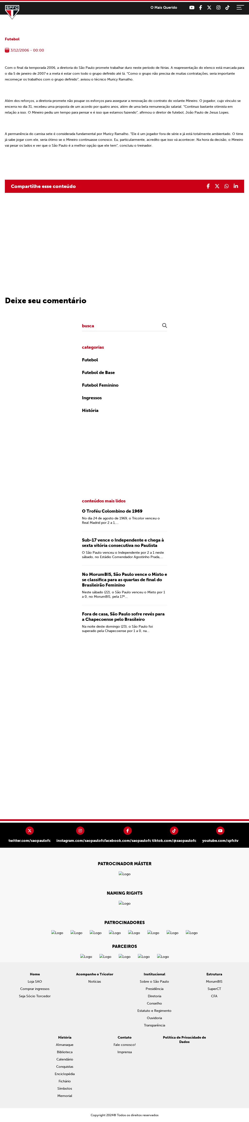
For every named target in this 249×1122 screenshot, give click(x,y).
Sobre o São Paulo (154, 982)
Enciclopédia (65, 1074)
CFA (214, 996)
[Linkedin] (236, 186)
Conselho (154, 1003)
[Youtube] (191, 7)
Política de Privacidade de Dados (184, 1039)
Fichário (65, 1081)
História (90, 410)
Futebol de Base (98, 372)
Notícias (94, 982)
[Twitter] (209, 7)
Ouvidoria (154, 1018)
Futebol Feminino (100, 385)
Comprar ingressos (34, 989)
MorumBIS (214, 982)
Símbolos (64, 1088)
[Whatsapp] (226, 186)
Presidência (154, 989)
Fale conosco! (125, 1045)
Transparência (154, 1025)
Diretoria (154, 996)
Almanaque (64, 1045)
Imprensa (124, 1052)
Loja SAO (35, 982)
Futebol (12, 39)
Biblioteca (64, 1052)
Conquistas (64, 1067)
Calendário (64, 1059)
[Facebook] (200, 7)
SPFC (12, 12)
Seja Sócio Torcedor (35, 996)
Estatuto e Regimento (154, 1011)
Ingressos (92, 398)
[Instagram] (218, 7)
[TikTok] (227, 7)
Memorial (64, 1096)
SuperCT (214, 989)
